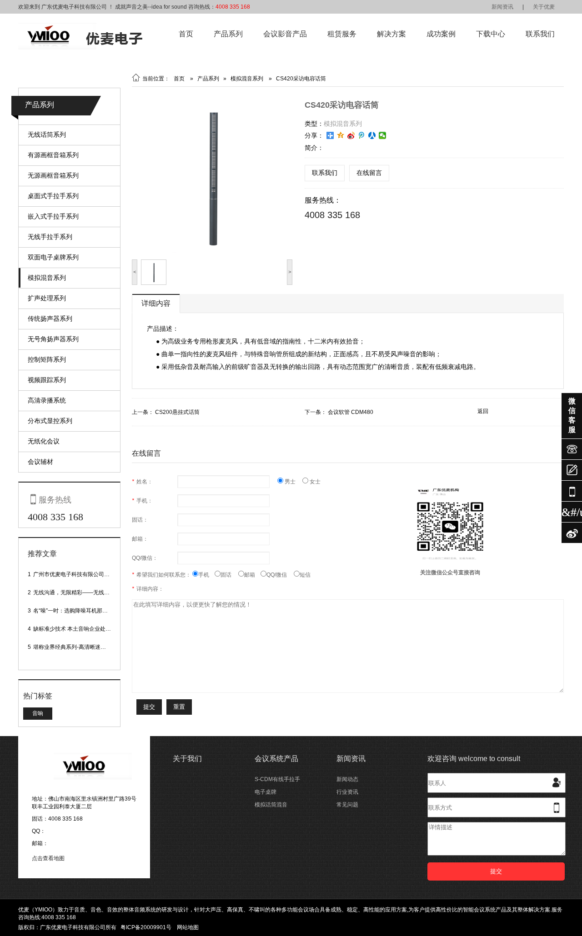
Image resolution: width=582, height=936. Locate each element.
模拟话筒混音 (271, 805)
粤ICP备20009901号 (145, 927)
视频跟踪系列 (47, 379)
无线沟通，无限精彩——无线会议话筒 (79, 592)
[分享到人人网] (372, 135)
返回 (482, 411)
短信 (305, 575)
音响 (37, 713)
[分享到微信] (382, 135)
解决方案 (391, 34)
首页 (186, 34)
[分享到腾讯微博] (362, 135)
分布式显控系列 (50, 420)
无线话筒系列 (47, 134)
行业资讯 (347, 792)
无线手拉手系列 (50, 236)
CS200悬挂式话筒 (177, 412)
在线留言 (369, 172)
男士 (292, 481)
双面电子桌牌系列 (53, 257)
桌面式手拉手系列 (53, 195)
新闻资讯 (502, 7)
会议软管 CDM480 (350, 412)
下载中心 (490, 34)
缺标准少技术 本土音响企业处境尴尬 (77, 629)
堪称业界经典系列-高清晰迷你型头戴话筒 (83, 647)
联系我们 (540, 34)
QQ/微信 (280, 575)
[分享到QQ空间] (341, 135)
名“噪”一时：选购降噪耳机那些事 (73, 610)
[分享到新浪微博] (351, 135)
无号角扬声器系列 (53, 339)
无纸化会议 (44, 441)
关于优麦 (544, 7)
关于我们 (187, 758)
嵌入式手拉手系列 (53, 216)
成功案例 (441, 34)
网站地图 (188, 927)
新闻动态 (347, 779)
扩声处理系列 (47, 298)
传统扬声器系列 (50, 318)
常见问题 (347, 805)
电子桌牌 (265, 792)
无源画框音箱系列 (53, 175)
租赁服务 (341, 34)
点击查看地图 (48, 858)
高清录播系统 (47, 400)
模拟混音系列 (47, 277)
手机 (206, 575)
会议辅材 (40, 461)
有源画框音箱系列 (53, 155)
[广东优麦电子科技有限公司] (80, 48)
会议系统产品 (276, 758)
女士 (314, 481)
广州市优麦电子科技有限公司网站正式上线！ (87, 574)
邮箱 (252, 575)
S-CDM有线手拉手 (277, 779)
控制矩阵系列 (47, 359)
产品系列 (228, 34)
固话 (229, 575)
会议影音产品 (285, 34)
